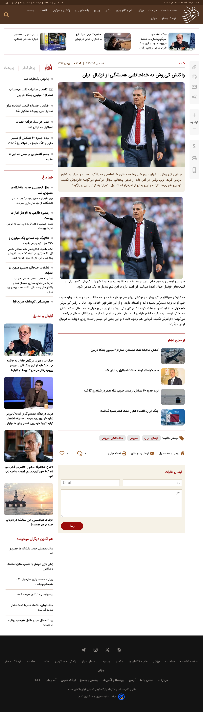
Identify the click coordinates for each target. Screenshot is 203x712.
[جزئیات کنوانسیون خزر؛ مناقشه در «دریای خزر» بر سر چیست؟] (28, 499)
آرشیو (14, 3)
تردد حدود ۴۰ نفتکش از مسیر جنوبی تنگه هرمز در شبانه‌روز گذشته (121, 391)
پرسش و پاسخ (89, 680)
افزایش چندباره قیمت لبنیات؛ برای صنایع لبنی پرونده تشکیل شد (29, 108)
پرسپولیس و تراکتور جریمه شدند (34, 594)
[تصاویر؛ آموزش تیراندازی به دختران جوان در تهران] (117, 41)
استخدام (58, 3)
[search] (6, 14)
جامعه (31, 10)
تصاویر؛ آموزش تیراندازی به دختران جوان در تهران (88, 37)
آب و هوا (51, 680)
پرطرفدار (28, 68)
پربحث (9, 68)
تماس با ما (25, 3)
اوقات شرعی (68, 680)
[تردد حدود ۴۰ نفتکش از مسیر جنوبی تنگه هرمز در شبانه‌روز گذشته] (173, 397)
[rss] (119, 649)
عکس (108, 10)
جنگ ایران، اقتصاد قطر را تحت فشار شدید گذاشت (129, 411)
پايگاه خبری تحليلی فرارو (94, 689)
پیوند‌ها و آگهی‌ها (113, 680)
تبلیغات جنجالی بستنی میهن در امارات (31, 270)
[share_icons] (194, 97)
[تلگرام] (83, 649)
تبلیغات (47, 3)
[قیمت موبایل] (194, 171)
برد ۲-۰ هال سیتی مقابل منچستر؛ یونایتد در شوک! (30, 623)
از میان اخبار (176, 340)
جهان (154, 18)
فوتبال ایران (151, 438)
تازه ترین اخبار (48, 67)
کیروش (134, 438)
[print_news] (194, 77)
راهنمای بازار (82, 10)
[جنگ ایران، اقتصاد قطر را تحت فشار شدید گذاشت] (173, 417)
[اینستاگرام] (95, 649)
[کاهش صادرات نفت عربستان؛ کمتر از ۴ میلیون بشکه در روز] (173, 356)
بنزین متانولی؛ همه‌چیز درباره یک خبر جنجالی (26, 37)
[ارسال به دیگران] (194, 86)
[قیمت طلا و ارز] (194, 147)
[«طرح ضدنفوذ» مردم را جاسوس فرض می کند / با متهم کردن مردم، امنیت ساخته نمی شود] (28, 446)
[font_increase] (194, 115)
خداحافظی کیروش (112, 438)
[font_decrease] (194, 129)
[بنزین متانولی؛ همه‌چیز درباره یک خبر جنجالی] (53, 41)
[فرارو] (190, 14)
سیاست (152, 10)
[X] (107, 649)
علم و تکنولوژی (125, 10)
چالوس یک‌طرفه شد (36, 79)
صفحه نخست (169, 10)
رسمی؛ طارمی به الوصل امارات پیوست (32, 215)
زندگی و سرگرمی (61, 10)
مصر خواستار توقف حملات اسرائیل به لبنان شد (132, 370)
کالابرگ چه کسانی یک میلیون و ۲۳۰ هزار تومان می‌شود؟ (31, 240)
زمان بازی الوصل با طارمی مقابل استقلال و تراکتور (30, 566)
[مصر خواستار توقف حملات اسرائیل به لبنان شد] (173, 376)
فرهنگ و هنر (169, 18)
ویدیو (97, 10)
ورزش (141, 10)
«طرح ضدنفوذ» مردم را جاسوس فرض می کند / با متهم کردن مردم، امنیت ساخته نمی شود (29, 472)
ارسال (72, 526)
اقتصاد (43, 10)
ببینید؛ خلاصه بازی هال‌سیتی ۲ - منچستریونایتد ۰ (34, 582)
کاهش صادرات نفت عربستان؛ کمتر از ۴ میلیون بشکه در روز (125, 350)
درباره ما (37, 3)
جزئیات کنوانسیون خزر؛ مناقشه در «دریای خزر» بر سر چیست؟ (29, 522)
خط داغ (47, 177)
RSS (6, 3)
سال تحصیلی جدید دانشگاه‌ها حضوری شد (32, 190)
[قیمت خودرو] (194, 159)
